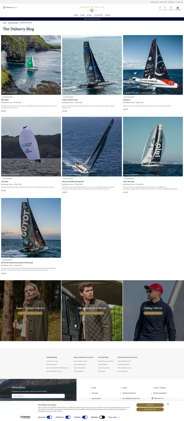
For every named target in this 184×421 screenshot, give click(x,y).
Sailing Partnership (7, 97)
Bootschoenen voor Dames (105, 361)
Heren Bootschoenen (123, 364)
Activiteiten (98, 15)
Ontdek (107, 15)
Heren (82, 15)
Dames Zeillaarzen (79, 371)
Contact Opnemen (159, 388)
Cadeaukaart (171, 2)
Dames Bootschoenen (80, 364)
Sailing (89, 15)
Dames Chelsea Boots (80, 368)
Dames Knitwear (103, 364)
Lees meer (3, 110)
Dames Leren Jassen (52, 361)
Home (4, 22)
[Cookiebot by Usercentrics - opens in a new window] (25, 417)
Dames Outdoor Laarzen (80, 361)
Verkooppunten (154, 2)
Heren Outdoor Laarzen (124, 361)
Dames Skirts (102, 371)
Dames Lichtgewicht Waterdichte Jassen (58, 368)
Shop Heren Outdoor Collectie (91, 313)
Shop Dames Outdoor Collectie (30, 313)
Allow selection (150, 409)
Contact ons (179, 2)
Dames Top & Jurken (104, 368)
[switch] (68, 417)
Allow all (150, 405)
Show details (112, 417)
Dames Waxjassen (52, 364)
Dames (76, 15)
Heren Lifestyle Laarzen (124, 368)
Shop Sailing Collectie (153, 313)
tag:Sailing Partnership (26, 22)
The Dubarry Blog (13, 22)
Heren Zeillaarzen (123, 371)
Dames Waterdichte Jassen (54, 371)
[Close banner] (168, 404)
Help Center (163, 2)
